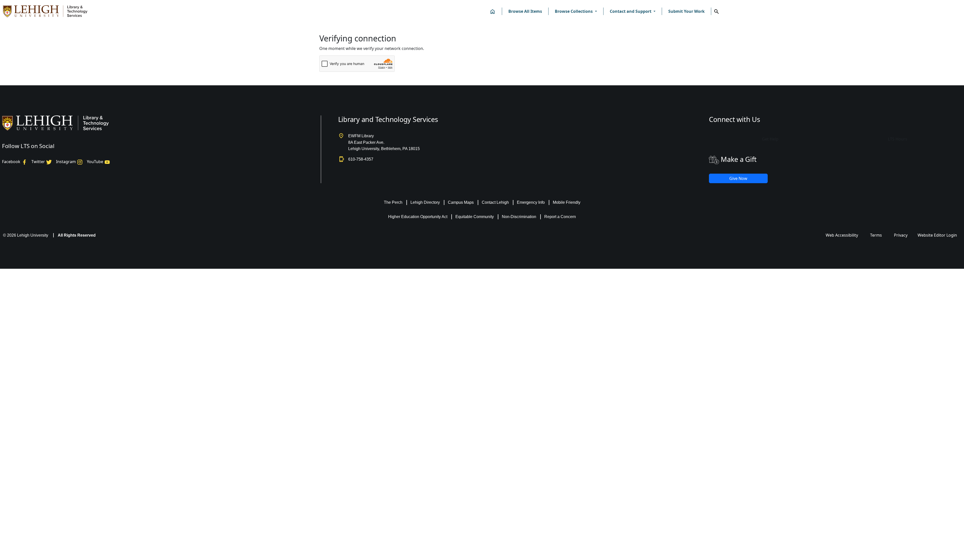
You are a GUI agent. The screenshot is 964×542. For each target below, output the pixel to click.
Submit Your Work (686, 11)
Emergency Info (531, 202)
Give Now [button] (738, 178)
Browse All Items (525, 11)
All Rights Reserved (77, 235)
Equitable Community (474, 217)
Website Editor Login (937, 235)
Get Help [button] (770, 139)
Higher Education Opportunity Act (417, 217)
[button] (576, 11)
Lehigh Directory (425, 202)
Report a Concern (560, 217)
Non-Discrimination (519, 217)
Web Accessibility (842, 235)
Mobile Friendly (566, 202)
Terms (876, 235)
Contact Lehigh (495, 202)
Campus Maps (461, 202)
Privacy (901, 235)
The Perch (393, 202)
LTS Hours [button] (897, 139)
